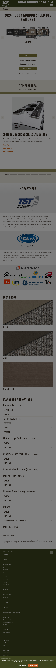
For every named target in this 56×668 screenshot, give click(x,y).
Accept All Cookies (32, 665)
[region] (28, 662)
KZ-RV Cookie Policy (20, 661)
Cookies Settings (22, 665)
